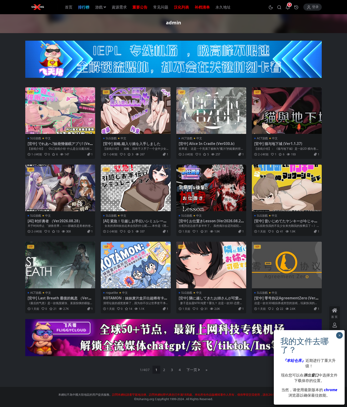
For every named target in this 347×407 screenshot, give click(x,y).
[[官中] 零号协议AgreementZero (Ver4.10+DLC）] (287, 265)
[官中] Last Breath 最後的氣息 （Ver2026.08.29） (60, 300)
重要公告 (140, 7)
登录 (315, 7)
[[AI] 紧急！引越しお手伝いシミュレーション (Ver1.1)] (136, 188)
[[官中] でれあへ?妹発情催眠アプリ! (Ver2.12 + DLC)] (60, 110)
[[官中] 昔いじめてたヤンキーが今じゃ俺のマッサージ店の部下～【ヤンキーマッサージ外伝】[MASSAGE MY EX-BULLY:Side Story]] (287, 188)
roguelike (112, 293)
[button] (270, 7)
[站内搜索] (279, 7)
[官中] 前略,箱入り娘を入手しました (132, 143)
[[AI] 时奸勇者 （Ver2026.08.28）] (60, 188)
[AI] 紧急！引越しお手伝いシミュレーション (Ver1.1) (135, 223)
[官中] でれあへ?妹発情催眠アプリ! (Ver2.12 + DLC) (59, 145)
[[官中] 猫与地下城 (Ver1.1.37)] (287, 110)
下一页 (191, 369)
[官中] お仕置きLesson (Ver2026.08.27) (210, 223)
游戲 (99, 7)
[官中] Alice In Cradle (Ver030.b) (206, 143)
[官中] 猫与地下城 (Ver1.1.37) (278, 143)
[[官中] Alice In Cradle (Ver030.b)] (211, 110)
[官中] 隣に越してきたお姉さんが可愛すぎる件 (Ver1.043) (210, 300)
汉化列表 (181, 7)
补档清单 (202, 7)
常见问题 (160, 7)
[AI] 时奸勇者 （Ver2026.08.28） (55, 221)
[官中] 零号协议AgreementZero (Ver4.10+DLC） (286, 300)
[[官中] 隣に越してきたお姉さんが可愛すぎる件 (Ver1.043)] (211, 265)
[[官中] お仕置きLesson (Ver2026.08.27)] (211, 188)
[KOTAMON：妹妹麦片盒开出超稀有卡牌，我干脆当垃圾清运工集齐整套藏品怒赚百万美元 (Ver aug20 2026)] (136, 265)
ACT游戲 (186, 138)
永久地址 (223, 7)
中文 (48, 138)
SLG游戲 (35, 138)
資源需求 (119, 7)
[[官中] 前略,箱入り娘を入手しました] (136, 110)
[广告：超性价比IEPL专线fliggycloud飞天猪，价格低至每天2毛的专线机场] (173, 60)
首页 (68, 7)
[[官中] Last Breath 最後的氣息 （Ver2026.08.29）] (60, 265)
